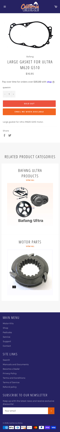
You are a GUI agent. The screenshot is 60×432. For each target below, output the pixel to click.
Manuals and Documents (16, 364)
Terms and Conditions (14, 378)
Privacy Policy (9, 373)
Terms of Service (11, 382)
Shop (5, 328)
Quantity (7, 88)
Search (6, 360)
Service (6, 337)
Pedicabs (7, 332)
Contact (7, 346)
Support (7, 341)
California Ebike (15, 423)
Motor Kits (8, 323)
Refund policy (9, 387)
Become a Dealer (11, 369)
